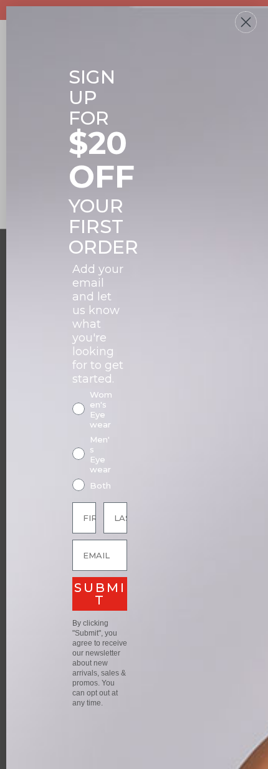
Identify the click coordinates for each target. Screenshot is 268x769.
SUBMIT (100, 594)
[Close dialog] (246, 22)
